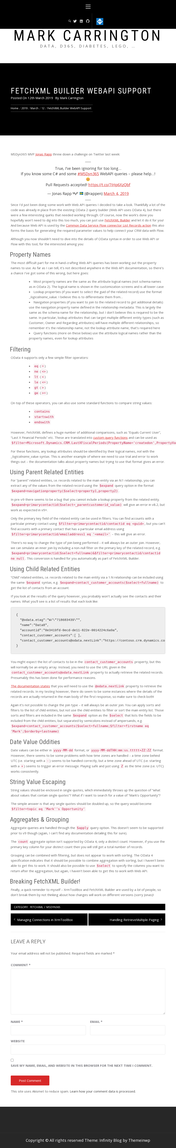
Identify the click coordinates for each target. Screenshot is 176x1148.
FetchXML (36, 907)
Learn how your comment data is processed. (103, 1091)
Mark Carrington (88, 35)
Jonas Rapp (43, 154)
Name (17, 1021)
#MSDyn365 (88, 173)
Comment (20, 965)
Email (96, 1021)
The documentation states (30, 686)
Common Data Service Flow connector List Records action (108, 225)
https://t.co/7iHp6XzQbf (109, 184)
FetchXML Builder (117, 220)
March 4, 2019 (116, 193)
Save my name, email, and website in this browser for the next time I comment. (81, 1065)
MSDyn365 (53, 907)
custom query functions (110, 437)
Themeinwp (139, 1140)
